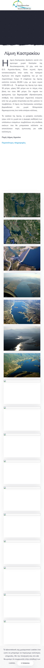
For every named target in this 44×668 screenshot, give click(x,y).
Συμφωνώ (25, 663)
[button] (22, 205)
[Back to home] (22, 5)
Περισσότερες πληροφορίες (14, 143)
